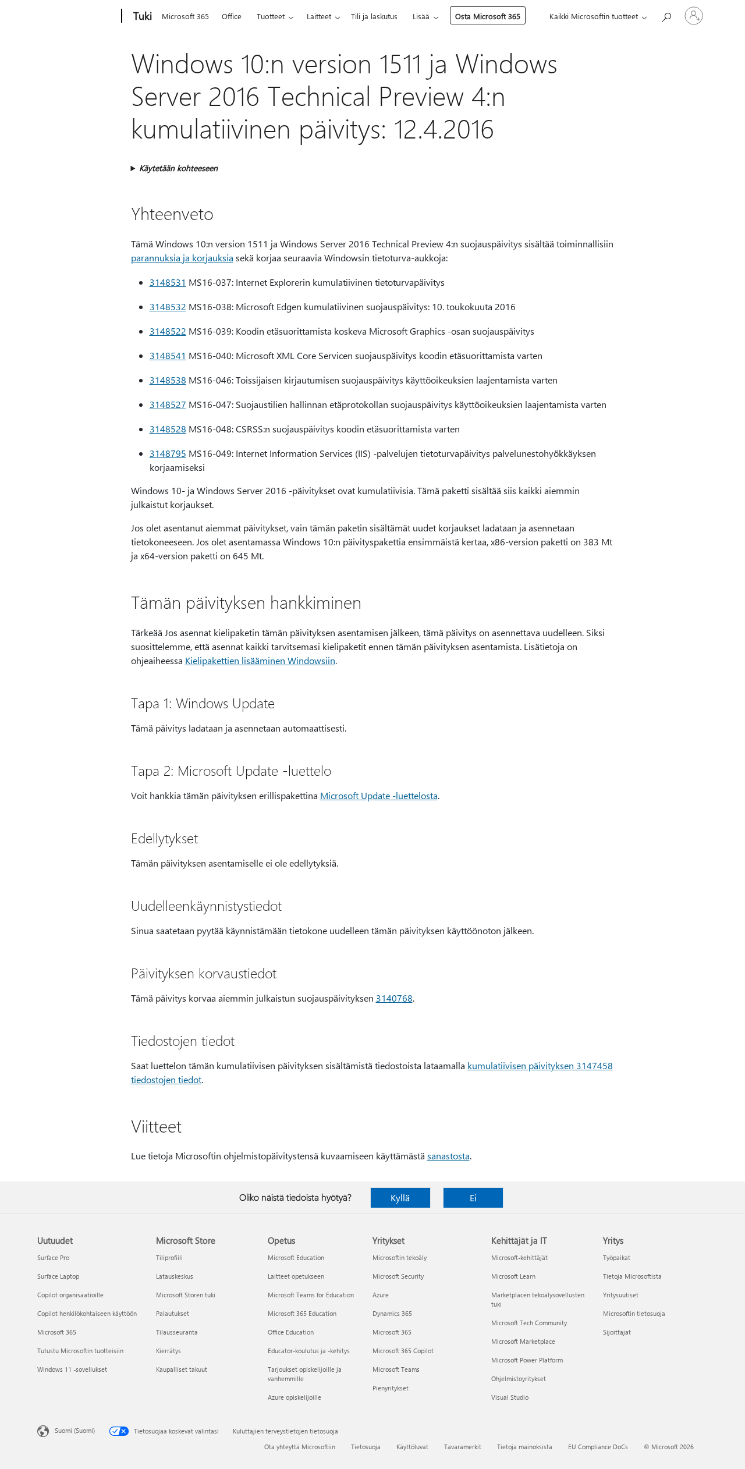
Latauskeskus (174, 1276)
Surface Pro (53, 1257)
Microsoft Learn (513, 1276)
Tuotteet (271, 16)
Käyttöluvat (412, 1446)
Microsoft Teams (396, 1369)
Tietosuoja (366, 1446)
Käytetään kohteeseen (178, 167)
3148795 (168, 453)
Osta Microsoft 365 (487, 16)
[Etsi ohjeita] (665, 15)
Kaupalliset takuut (181, 1369)
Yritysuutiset (620, 1294)
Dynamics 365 (392, 1313)
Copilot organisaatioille (70, 1294)
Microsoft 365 (185, 16)
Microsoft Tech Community (529, 1322)
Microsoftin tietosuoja (634, 1313)
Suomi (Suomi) (75, 1430)
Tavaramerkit (462, 1446)
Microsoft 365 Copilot (403, 1350)
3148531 (168, 282)
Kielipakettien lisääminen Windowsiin (260, 660)
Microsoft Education (296, 1257)
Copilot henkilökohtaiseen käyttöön (87, 1313)
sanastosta (448, 1155)
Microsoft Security (398, 1276)
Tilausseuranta (177, 1332)
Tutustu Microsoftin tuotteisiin (80, 1350)
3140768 (394, 998)
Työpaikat (616, 1257)
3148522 (168, 331)
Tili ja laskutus (374, 16)
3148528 (168, 429)
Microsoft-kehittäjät (519, 1257)
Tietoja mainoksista (524, 1446)
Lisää (421, 16)
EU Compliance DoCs (598, 1446)
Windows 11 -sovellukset (72, 1369)
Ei (473, 1197)
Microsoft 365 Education (302, 1313)
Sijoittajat (617, 1332)
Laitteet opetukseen (296, 1276)
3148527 (168, 404)
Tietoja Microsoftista (632, 1276)
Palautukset (172, 1313)
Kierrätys (168, 1350)
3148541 (168, 355)
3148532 (168, 306)
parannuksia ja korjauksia (182, 257)
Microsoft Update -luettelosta (379, 795)
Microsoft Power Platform (527, 1360)
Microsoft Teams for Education (311, 1294)
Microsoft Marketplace (523, 1341)
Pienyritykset (390, 1387)
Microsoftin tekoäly (399, 1257)
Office (232, 16)
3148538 (168, 380)
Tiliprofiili (169, 1257)
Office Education (291, 1332)
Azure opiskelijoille (294, 1397)
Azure (380, 1294)
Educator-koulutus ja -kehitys (309, 1350)
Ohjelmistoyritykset (518, 1378)
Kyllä (400, 1197)
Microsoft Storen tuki (185, 1294)
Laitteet (319, 16)
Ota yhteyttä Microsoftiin (299, 1446)
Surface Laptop (58, 1276)
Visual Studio (509, 1397)
